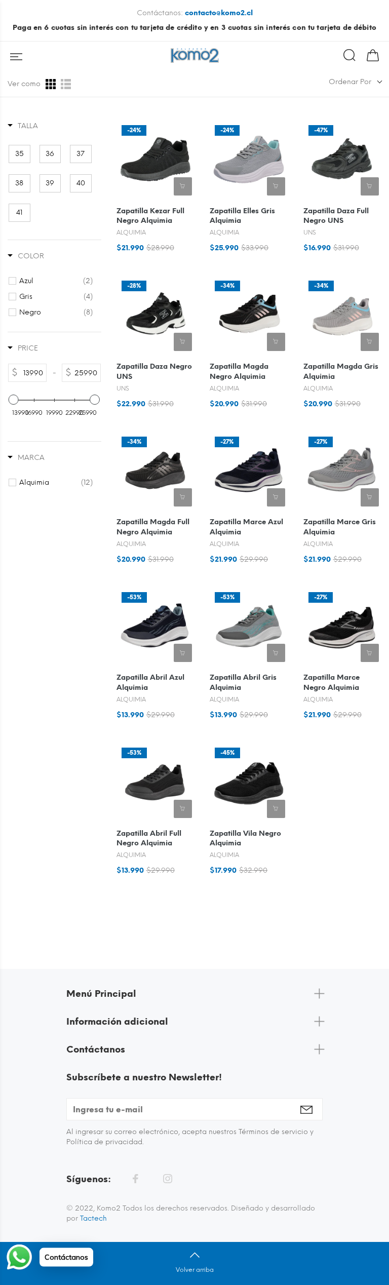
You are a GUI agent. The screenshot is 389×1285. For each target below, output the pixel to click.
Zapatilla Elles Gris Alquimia (242, 216)
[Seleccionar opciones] (183, 186)
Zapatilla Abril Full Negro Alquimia (148, 838)
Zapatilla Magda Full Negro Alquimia (152, 527)
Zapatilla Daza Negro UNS (154, 371)
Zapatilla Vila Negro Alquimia (245, 838)
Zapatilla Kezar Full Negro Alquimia (150, 216)
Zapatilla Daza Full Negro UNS (336, 216)
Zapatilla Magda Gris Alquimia (340, 371)
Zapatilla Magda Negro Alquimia (239, 371)
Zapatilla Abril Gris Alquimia (243, 682)
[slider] (14, 400)
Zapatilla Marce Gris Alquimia (339, 527)
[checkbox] (19, 154)
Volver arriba (195, 1269)
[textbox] (32, 372)
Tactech (93, 1218)
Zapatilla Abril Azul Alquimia (150, 682)
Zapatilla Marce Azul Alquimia (246, 527)
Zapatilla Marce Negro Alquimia (331, 682)
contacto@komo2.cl (219, 13)
